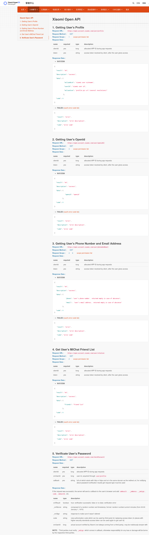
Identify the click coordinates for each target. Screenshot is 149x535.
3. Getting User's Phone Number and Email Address (32, 29)
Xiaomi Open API (26, 18)
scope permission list (81, 37)
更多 (127, 9)
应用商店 (79, 9)
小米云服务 (117, 9)
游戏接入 (104, 9)
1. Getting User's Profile (28, 21)
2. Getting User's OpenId (29, 25)
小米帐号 (32, 9)
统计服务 (67, 9)
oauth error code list (71, 108)
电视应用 (56, 9)
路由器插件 (92, 9)
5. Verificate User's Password (31, 37)
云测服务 (44, 9)
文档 (138, 3)
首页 (23, 9)
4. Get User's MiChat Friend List (32, 34)
